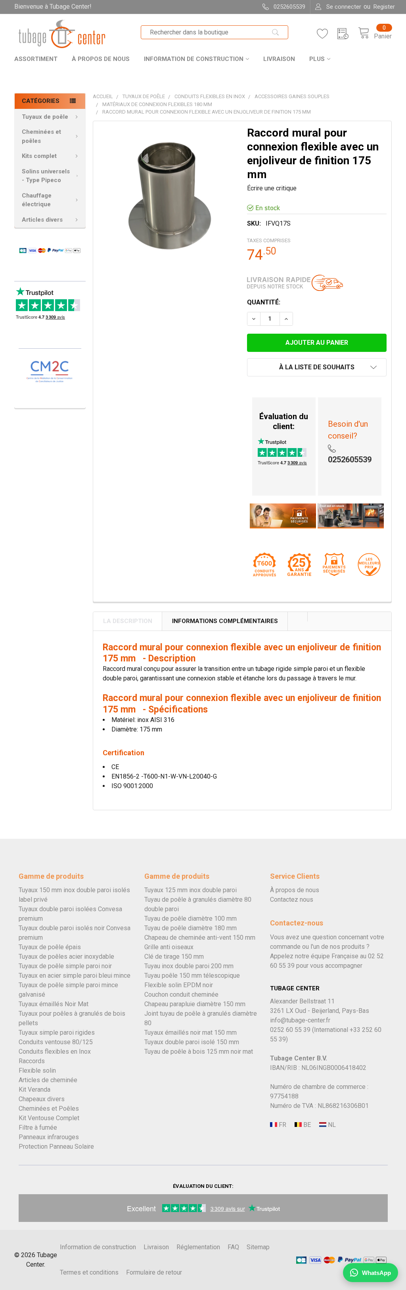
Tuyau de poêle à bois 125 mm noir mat (198, 1051)
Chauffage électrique (37, 200)
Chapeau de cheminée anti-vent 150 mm (199, 937)
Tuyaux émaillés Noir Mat (53, 1004)
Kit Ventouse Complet (49, 1118)
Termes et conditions (89, 1272)
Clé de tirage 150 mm (174, 956)
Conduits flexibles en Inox (55, 1051)
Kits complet (39, 156)
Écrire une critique (272, 188)
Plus (317, 59)
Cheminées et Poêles (49, 1108)
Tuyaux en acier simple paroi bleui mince (74, 975)
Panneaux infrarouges (49, 1137)
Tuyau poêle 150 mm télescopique (192, 975)
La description (127, 621)
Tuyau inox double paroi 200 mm (189, 966)
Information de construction (193, 59)
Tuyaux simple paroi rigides (57, 1032)
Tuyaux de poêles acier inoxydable (66, 956)
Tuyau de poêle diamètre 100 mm (190, 918)
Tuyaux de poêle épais (50, 947)
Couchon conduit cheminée (181, 994)
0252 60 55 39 (290, 1030)
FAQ (233, 1247)
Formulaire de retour (154, 1272)
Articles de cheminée (48, 1080)
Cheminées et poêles (41, 136)
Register (384, 6)
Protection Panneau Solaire (56, 1146)
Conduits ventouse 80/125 (56, 1042)
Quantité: (263, 302)
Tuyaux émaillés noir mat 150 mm (190, 1032)
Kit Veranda (34, 1089)
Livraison (279, 59)
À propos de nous (101, 59)
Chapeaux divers (42, 1099)
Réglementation (198, 1247)
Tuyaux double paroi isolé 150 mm (191, 1042)
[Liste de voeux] (327, 33)
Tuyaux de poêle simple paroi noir (65, 966)
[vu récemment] (347, 33)
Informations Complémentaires (225, 621)
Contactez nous (291, 899)
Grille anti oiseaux (168, 947)
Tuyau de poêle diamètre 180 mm (190, 928)
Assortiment (35, 59)
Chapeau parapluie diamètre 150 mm (194, 1004)
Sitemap (258, 1247)
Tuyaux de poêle (45, 116)
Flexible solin (37, 1070)
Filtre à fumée (38, 1127)
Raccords (32, 1061)
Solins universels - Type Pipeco (46, 176)
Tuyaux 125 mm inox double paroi (190, 890)
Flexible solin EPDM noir (178, 985)
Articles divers (42, 219)
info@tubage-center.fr (300, 1020)
